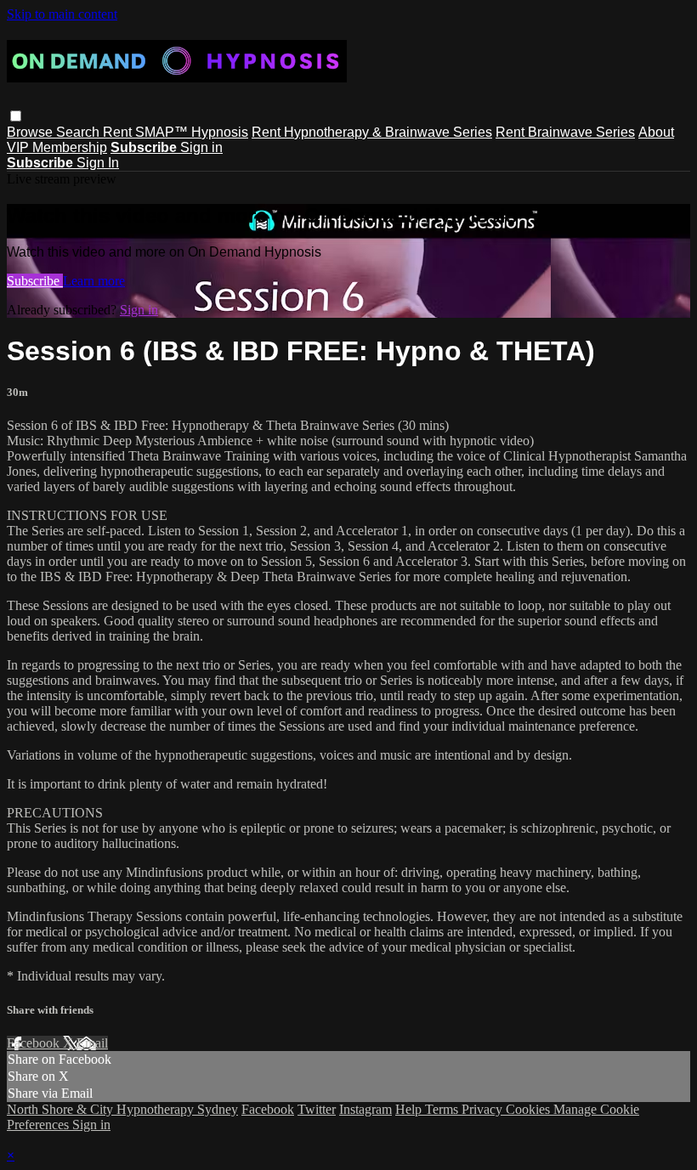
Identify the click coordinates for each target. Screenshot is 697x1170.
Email (92, 1043)
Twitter (317, 1109)
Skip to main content (62, 14)
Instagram (365, 1109)
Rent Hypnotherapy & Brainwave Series (372, 132)
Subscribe (35, 281)
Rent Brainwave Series (565, 132)
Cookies (529, 1109)
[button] (15, 116)
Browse (31, 132)
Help (410, 1109)
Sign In (97, 162)
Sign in (201, 147)
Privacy (484, 1109)
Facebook (35, 1043)
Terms (443, 1109)
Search (79, 132)
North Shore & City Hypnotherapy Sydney (122, 1109)
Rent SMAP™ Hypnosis (175, 132)
